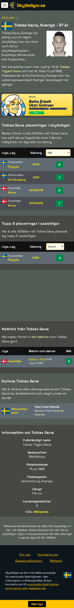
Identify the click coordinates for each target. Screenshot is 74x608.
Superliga (14, 361)
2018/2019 (36, 190)
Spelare (8, 18)
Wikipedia (41, 512)
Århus (12, 192)
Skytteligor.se (31, 5)
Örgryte (13, 167)
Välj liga (37, 604)
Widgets (56, 561)
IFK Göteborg (17, 180)
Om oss (24, 555)
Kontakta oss (48, 555)
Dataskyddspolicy (28, 561)
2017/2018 (36, 203)
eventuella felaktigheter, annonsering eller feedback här (32, 586)
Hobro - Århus (37, 359)
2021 (36, 177)
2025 (36, 164)
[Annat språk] (67, 574)
